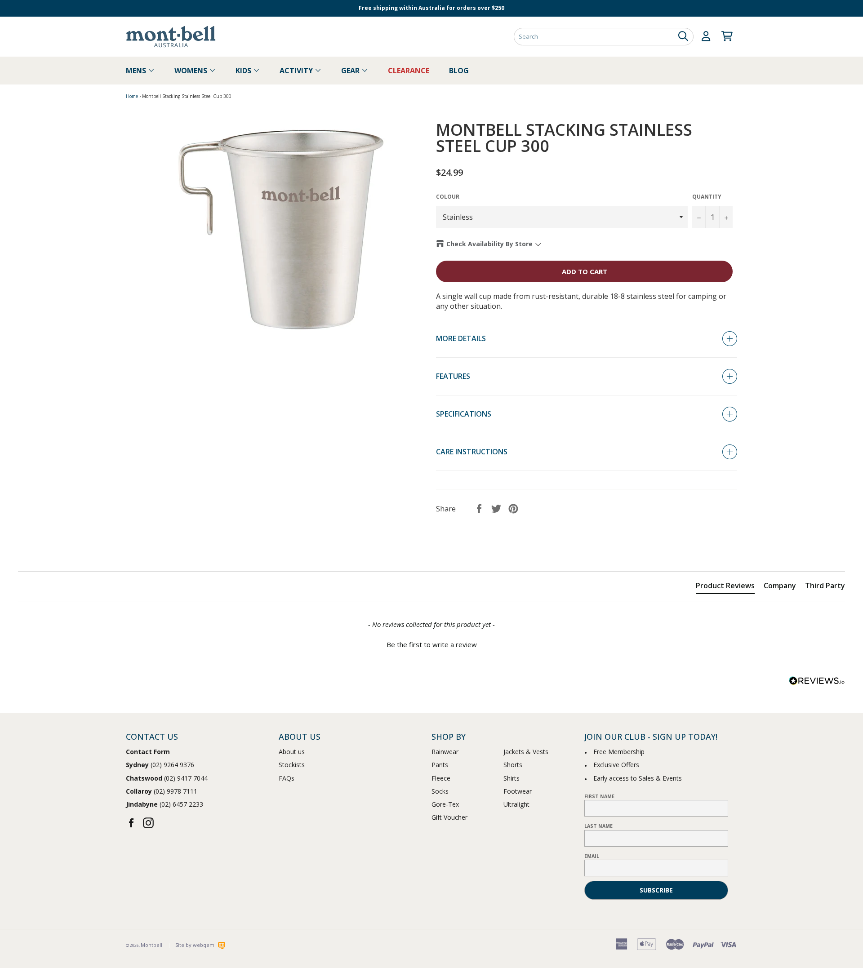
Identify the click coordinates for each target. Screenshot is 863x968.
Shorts (512, 764)
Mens (137, 70)
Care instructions (471, 452)
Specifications (463, 414)
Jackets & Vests (525, 751)
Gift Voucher (449, 817)
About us (292, 751)
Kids (244, 70)
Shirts (511, 778)
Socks (440, 791)
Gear (351, 70)
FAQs (286, 778)
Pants (440, 764)
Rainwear (445, 751)
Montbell (151, 944)
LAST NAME (598, 826)
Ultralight (516, 804)
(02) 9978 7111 (161, 791)
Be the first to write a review (432, 644)
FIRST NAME (599, 796)
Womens (191, 70)
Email (591, 856)
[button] (431, 643)
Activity (297, 70)
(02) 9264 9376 (160, 764)
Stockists (292, 764)
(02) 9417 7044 (167, 778)
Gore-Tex (445, 804)
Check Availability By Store (489, 244)
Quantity (706, 196)
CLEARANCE (408, 70)
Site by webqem (195, 944)
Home (132, 96)
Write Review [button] (814, 549)
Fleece (441, 778)
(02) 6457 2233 (164, 804)
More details (461, 338)
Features (453, 376)
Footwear (517, 791)
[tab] (725, 587)
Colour (447, 196)
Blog (459, 70)
